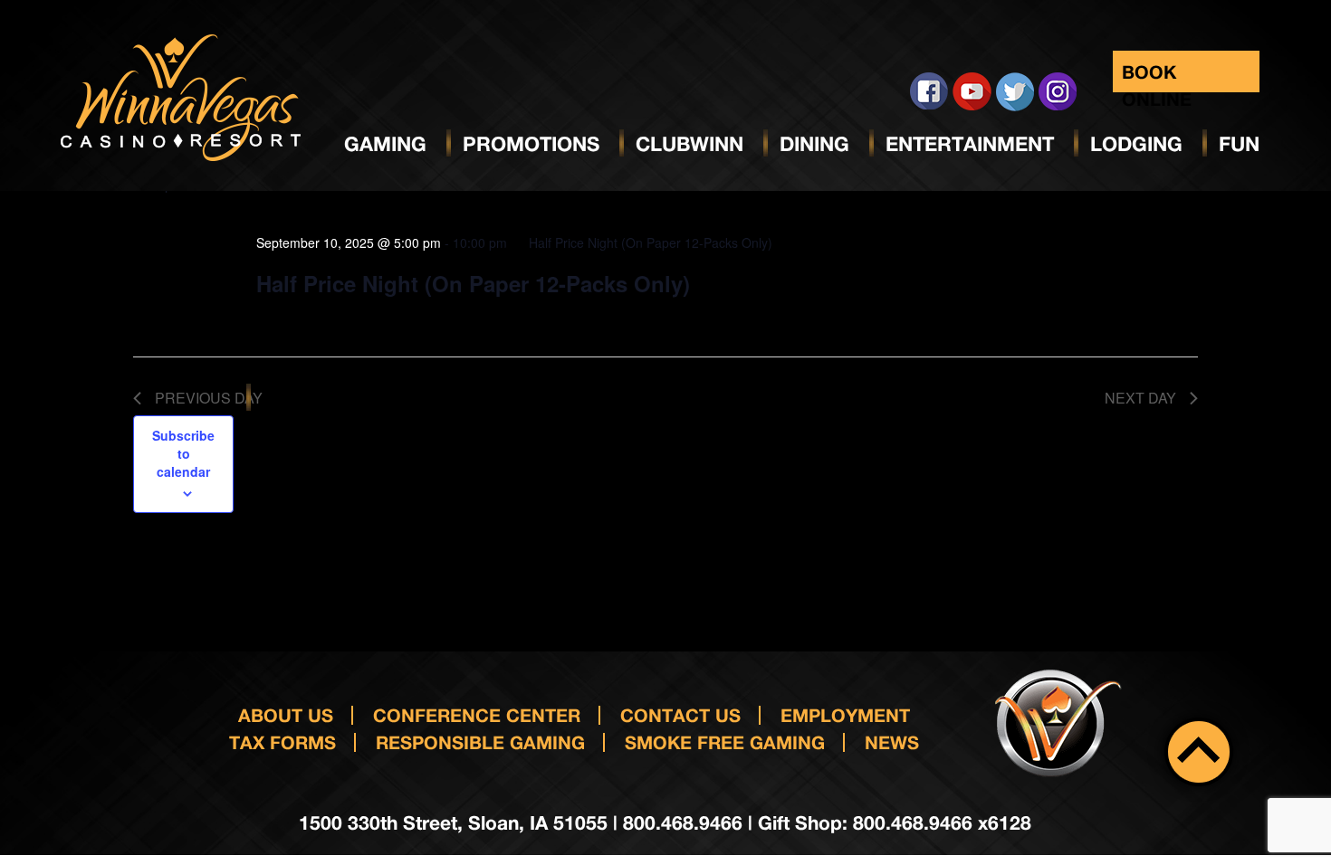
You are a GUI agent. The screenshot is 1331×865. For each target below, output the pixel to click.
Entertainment (970, 144)
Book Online (1157, 76)
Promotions (531, 144)
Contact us (680, 715)
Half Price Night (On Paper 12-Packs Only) (473, 283)
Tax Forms (282, 742)
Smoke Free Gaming (725, 742)
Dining (814, 144)
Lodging (1136, 144)
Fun (1239, 144)
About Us (285, 715)
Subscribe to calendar (183, 453)
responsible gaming (480, 742)
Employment (845, 715)
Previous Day (209, 397)
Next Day (1140, 397)
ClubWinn (689, 144)
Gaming (385, 144)
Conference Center (476, 715)
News (892, 742)
